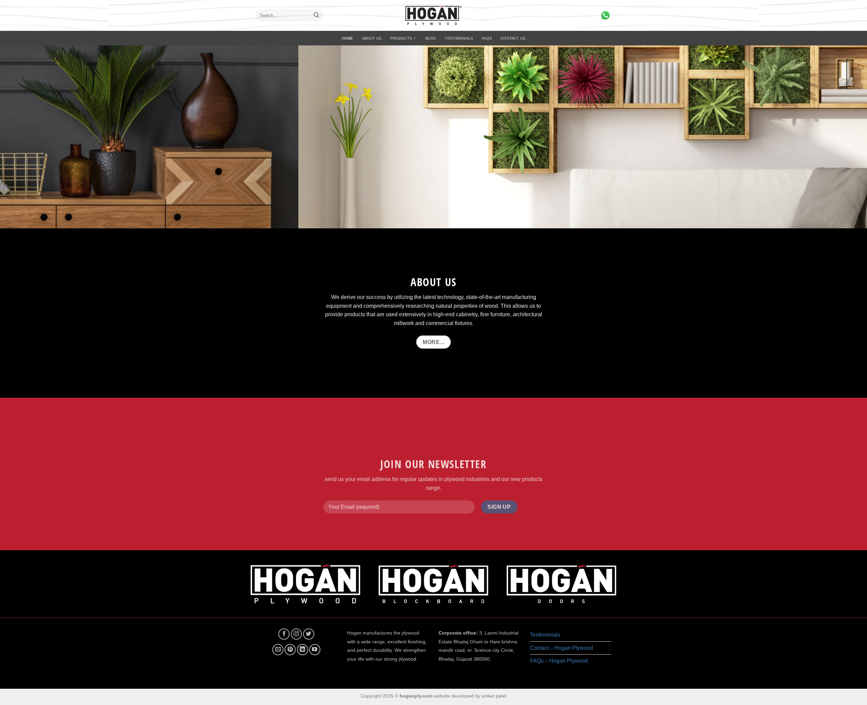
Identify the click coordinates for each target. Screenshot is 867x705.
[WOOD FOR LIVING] (433, 136)
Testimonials (459, 38)
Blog (430, 38)
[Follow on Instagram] (296, 634)
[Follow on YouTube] (314, 649)
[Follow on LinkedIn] (302, 649)
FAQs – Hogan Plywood (559, 661)
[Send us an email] (277, 649)
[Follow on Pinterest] (290, 649)
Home (347, 38)
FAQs (487, 38)
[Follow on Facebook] (284, 634)
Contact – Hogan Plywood (561, 648)
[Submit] (316, 15)
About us (372, 38)
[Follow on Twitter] (308, 634)
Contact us (513, 38)
